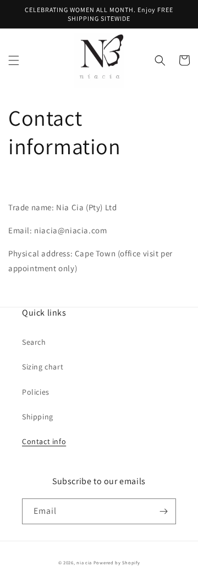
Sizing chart (42, 367)
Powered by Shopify (117, 562)
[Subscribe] (163, 511)
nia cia (84, 562)
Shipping (37, 417)
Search (34, 342)
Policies (36, 392)
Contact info (44, 441)
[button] (14, 60)
